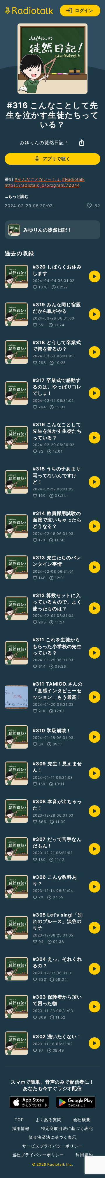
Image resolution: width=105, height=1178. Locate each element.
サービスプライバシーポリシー (52, 1145)
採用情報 (20, 1128)
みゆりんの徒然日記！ (44, 142)
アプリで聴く (57, 159)
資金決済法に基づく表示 (52, 1137)
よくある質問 (49, 1119)
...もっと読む (17, 196)
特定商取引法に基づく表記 (67, 1128)
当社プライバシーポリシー (38, 1154)
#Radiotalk (73, 179)
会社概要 (81, 1119)
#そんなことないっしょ (38, 179)
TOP (19, 1119)
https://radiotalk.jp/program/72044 (42, 185)
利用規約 (84, 1154)
